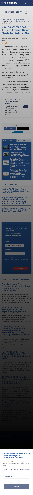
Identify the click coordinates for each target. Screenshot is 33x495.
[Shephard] (9, 3)
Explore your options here (21, 469)
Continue (17, 487)
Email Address (8, 477)
